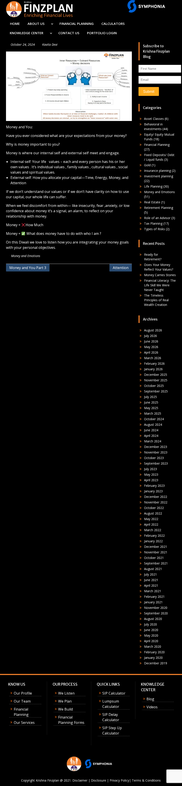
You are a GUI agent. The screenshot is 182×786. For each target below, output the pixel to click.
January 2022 (153, 541)
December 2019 (155, 663)
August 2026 (153, 330)
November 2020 (155, 608)
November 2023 (155, 452)
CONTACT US (68, 33)
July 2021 (150, 574)
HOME (15, 23)
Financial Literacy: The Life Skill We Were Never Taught (160, 285)
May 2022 (151, 519)
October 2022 (154, 508)
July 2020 (150, 624)
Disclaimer (79, 780)
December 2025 (155, 374)
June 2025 (151, 402)
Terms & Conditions (146, 780)
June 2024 (151, 430)
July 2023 (150, 469)
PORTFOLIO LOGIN (102, 33)
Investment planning (158, 176)
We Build (65, 709)
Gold (147, 165)
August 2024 (153, 424)
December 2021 (155, 546)
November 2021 (155, 552)
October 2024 (154, 419)
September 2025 (156, 391)
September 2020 (156, 613)
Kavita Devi (49, 44)
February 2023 (154, 485)
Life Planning (153, 186)
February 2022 (154, 535)
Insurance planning (157, 170)
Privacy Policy (119, 780)
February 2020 (154, 652)
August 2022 (153, 513)
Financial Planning (157, 145)
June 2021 (151, 580)
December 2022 (155, 497)
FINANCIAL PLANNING (76, 23)
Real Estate (152, 202)
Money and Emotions (25, 256)
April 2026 (151, 352)
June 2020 (151, 630)
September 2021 (156, 563)
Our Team (22, 701)
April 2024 (151, 436)
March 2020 (152, 646)
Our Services (24, 722)
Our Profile (23, 693)
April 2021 (151, 585)
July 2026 (150, 336)
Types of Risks (154, 229)
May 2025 (151, 408)
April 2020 (151, 641)
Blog (150, 699)
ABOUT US (36, 23)
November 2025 (155, 380)
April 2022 (151, 524)
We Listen (66, 693)
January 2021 (153, 602)
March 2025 (152, 413)
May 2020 (151, 635)
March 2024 (152, 441)
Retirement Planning (158, 208)
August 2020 (153, 619)
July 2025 (150, 397)
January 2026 (153, 369)
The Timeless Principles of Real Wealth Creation (156, 300)
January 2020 (153, 657)
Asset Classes (154, 119)
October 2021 (154, 558)
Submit (148, 91)
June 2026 (151, 341)
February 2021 (154, 596)
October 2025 (154, 386)
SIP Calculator (113, 693)
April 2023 (151, 480)
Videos (152, 707)
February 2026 (154, 363)
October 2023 (154, 458)
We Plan (65, 701)
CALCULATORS (113, 23)
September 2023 (156, 463)
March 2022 (152, 530)
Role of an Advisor (157, 218)
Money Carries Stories (160, 275)
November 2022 (155, 502)
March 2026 (152, 358)
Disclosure (98, 780)
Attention (121, 267)
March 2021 (152, 591)
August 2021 (153, 569)
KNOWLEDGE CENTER (26, 33)
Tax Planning (153, 223)
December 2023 (155, 447)
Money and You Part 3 (27, 267)
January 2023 (153, 491)
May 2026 (151, 347)
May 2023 (151, 474)
